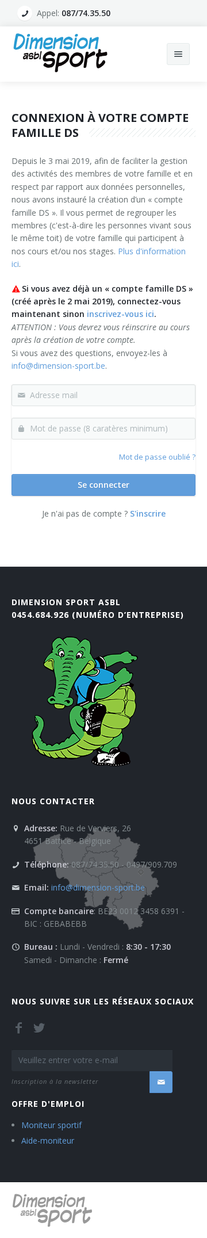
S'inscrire (148, 513)
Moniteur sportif (51, 1124)
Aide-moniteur (47, 1140)
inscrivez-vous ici (120, 313)
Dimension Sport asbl (66, 602)
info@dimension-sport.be (58, 365)
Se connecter (103, 484)
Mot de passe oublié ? (157, 457)
